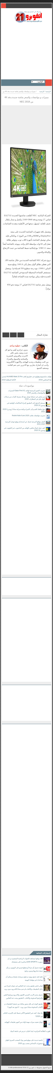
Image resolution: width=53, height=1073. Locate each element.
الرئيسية (48, 91)
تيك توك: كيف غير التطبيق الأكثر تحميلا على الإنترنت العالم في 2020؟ (23, 1014)
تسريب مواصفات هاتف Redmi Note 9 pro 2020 (28, 415)
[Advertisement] (26, 50)
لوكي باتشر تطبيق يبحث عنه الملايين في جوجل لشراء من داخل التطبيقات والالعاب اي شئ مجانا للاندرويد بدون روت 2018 (23, 988)
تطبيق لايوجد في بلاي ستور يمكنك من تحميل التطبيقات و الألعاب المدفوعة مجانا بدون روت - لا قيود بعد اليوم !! (23, 1005)
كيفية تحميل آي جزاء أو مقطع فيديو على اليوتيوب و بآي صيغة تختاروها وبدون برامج (24, 969)
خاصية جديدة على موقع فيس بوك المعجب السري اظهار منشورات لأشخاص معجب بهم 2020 (24, 1041)
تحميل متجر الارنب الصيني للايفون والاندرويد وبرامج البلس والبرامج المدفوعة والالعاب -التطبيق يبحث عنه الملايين (23, 996)
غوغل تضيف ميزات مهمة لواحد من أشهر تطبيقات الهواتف (23, 1022)
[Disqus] (26, 468)
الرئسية (41, 91)
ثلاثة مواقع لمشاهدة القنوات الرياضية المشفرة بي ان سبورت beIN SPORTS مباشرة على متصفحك (25, 960)
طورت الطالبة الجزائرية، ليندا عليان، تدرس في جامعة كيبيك (30, 1031)
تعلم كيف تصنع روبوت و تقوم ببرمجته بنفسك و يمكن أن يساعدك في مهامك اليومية (24, 978)
